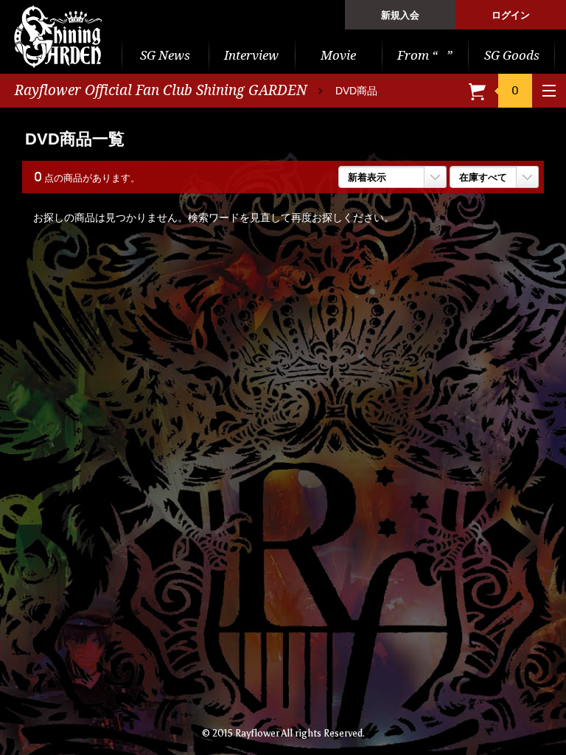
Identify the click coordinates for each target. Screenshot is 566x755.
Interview (251, 55)
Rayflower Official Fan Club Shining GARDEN (161, 90)
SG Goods (511, 55)
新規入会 (400, 15)
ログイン (511, 15)
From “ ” (425, 55)
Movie (338, 55)
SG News (165, 55)
